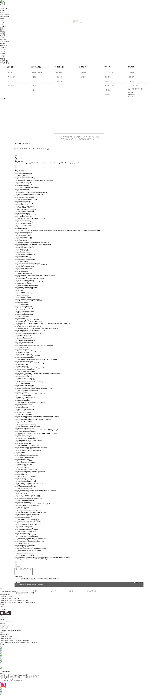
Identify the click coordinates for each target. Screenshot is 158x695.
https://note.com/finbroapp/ (21, 240)
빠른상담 (130, 92)
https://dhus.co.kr (37, 163)
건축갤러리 (59, 67)
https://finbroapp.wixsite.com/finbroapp (24, 203)
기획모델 (2, 32)
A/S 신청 (2, 59)
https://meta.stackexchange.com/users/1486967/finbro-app (29, 381)
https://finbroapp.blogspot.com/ (22, 201)
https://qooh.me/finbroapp (21, 493)
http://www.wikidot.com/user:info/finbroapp (25, 462)
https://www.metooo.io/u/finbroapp (23, 552)
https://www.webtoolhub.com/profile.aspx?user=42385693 (29, 519)
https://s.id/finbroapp (20, 309)
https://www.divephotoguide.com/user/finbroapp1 (27, 505)
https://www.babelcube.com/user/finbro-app (25, 486)
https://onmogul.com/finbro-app (22, 418)
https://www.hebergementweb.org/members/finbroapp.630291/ (30, 541)
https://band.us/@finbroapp (21, 271)
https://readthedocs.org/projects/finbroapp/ (25, 259)
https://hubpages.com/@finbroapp (23, 223)
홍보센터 (2, 43)
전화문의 (2, 98)
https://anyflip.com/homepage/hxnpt (23, 464)
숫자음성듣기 (25, 578)
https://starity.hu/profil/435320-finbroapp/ (25, 251)
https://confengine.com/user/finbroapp (24, 528)
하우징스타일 (36, 67)
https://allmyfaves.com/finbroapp (23, 423)
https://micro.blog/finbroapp (21, 392)
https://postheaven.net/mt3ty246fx (23, 443)
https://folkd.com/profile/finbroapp (23, 225)
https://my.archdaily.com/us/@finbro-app (24, 457)
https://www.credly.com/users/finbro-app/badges (26, 455)
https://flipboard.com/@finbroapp (23, 234)
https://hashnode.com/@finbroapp (23, 297)
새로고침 (32, 578)
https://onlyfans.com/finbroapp (22, 261)
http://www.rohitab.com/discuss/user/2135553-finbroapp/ (28, 550)
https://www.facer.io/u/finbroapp (22, 533)
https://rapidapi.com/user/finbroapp (23, 338)
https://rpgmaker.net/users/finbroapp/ (23, 395)
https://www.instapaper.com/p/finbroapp (24, 222)
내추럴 (34, 77)
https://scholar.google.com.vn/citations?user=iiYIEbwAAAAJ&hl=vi (31, 265)
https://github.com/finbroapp (21, 325)
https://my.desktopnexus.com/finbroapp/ (24, 369)
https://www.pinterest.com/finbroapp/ (23, 173)
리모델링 (2, 34)
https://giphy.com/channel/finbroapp (23, 404)
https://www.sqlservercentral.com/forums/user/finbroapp (28, 510)
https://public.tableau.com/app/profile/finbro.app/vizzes (28, 450)
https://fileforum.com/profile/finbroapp (24, 492)
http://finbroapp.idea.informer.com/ (23, 283)
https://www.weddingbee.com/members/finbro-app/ (27, 514)
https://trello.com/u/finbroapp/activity (24, 375)
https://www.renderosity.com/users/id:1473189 (26, 469)
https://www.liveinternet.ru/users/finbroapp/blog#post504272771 (30, 402)
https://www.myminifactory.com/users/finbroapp (26, 438)
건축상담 (2, 55)
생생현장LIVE (4, 47)
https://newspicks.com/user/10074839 (24, 335)
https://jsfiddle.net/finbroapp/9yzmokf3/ (24, 280)
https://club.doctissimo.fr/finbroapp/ (23, 435)
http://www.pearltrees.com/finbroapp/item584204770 (27, 356)
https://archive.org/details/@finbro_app (24, 428)
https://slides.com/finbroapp (21, 407)
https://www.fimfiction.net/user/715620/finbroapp (26, 529)
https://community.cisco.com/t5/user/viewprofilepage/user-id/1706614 (32, 242)
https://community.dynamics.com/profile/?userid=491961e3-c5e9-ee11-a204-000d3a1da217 (37, 328)
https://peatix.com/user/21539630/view (24, 378)
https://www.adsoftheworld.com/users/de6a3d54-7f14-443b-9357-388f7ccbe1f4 (34, 345)
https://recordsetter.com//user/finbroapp (24, 523)
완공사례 (59, 77)
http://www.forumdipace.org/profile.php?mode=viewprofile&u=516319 (32, 538)
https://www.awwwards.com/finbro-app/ (24, 266)
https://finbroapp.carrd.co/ (21, 454)
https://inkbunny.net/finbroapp (22, 304)
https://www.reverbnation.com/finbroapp (24, 196)
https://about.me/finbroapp (21, 228)
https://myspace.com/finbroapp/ (22, 517)
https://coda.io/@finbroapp (21, 364)
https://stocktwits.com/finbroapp (22, 400)
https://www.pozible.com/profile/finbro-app (25, 500)
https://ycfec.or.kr (54, 163)
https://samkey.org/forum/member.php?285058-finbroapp (28, 535)
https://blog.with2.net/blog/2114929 (23, 239)
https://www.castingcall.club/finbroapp (24, 547)
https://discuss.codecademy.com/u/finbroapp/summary (28, 351)
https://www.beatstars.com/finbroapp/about (25, 311)
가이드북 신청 (4, 61)
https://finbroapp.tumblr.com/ (22, 185)
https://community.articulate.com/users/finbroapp (26, 287)
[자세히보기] (30, 593)
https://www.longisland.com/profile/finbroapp (26, 199)
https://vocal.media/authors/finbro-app (24, 342)
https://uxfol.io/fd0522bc (21, 474)
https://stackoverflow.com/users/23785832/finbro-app (27, 380)
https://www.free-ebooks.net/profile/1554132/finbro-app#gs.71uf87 (31, 512)
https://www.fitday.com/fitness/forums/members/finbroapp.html (30, 471)
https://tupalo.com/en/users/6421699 (23, 216)
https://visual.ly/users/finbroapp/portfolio (24, 357)
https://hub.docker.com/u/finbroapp (23, 237)
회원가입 (6, 63)
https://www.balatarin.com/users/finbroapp (25, 545)
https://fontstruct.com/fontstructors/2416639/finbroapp (28, 495)
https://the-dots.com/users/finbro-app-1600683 (26, 340)
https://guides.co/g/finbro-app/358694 (24, 232)
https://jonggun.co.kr (74, 163)
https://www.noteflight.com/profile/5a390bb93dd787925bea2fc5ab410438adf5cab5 (35, 490)
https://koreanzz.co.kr (20, 163)
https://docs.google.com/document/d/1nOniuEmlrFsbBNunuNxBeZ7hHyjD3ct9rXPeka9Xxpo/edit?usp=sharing (42, 557)
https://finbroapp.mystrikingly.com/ (23, 182)
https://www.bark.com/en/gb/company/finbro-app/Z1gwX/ (29, 282)
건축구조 (2, 51)
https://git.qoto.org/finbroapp (21, 543)
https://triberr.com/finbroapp (21, 399)
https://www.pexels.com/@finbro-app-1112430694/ (27, 426)
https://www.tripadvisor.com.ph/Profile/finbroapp (26, 390)
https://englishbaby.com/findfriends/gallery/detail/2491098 (29, 483)
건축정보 (2, 49)
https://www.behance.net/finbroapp (23, 191)
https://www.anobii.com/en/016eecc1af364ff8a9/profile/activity (30, 394)
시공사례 (2, 36)
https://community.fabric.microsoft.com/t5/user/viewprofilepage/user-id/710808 (34, 180)
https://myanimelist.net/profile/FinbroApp (25, 437)
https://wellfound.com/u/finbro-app (23, 376)
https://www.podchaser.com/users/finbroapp (25, 431)
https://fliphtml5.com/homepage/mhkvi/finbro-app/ (27, 187)
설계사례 (59, 72)
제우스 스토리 (4, 45)
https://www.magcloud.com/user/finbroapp (25, 197)
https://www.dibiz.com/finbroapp (22, 213)
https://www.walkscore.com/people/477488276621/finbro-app (30, 278)
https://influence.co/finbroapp (22, 509)
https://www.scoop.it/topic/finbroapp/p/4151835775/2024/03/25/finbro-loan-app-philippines (37, 373)
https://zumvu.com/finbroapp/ (22, 295)
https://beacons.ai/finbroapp (21, 366)
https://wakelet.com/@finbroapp (22, 459)
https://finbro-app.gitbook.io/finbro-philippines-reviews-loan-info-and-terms (33, 244)
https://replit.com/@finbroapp (22, 316)
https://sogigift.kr (29, 163)
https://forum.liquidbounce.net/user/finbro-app (26, 442)
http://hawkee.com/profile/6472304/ (23, 449)
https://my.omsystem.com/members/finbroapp (26, 524)
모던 (33, 81)
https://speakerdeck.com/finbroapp (23, 478)
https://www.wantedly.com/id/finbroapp (24, 385)
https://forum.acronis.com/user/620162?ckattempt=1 (27, 299)
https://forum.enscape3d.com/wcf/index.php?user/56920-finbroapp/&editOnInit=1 (34, 504)
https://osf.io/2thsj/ (19, 290)
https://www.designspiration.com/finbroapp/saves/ (27, 473)
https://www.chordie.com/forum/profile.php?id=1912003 (28, 445)
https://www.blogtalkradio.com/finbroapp (25, 406)
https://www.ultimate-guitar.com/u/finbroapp (25, 387)
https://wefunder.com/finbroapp (22, 235)
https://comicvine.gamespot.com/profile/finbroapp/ (27, 285)
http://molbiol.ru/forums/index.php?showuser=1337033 (28, 301)
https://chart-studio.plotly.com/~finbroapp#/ (25, 209)
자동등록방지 (18, 576)
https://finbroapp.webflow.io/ (21, 204)
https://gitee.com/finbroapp (21, 256)
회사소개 (10, 67)
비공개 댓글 (140, 582)
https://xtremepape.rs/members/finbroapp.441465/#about (28, 215)
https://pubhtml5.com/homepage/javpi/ (24, 308)
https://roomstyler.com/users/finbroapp (24, 314)
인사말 (10, 72)
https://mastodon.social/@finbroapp (23, 268)
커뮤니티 (2, 39)
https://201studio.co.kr (63, 163)
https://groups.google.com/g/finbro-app (24, 555)
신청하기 (2, 606)
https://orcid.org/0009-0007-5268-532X (24, 247)
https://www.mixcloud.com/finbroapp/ (24, 184)
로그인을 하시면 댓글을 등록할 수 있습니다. (30, 584)
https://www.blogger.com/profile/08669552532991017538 (29, 194)
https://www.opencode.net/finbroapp (23, 414)
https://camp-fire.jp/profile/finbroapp (23, 273)
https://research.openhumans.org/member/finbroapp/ (27, 536)
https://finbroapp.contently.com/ (22, 292)
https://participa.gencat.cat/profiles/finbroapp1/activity (28, 263)
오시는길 (11, 86)
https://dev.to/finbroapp (20, 452)
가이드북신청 (131, 94)
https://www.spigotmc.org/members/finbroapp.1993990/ (28, 321)
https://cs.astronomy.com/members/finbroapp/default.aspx (28, 440)
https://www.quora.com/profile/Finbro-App (25, 361)
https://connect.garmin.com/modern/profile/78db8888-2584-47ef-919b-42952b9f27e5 (36, 433)
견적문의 (2, 37)
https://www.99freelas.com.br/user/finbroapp (25, 254)
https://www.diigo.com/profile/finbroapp (24, 211)
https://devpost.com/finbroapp (22, 411)
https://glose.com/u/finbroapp (22, 467)
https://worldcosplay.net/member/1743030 (25, 397)
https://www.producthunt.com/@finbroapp (25, 371)
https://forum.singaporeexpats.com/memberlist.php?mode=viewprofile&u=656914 (35, 275)
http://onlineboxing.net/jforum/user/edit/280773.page (28, 521)
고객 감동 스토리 (4, 41)
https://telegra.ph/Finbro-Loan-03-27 (23, 461)
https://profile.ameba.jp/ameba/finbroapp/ (25, 179)
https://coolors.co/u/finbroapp (22, 466)
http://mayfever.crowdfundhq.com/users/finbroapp (27, 540)
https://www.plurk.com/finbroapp (23, 220)
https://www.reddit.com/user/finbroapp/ (24, 177)
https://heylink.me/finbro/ (21, 270)
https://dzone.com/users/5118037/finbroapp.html (26, 289)
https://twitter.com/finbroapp (21, 172)
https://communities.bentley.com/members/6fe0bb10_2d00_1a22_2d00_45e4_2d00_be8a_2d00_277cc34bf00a (42, 323)
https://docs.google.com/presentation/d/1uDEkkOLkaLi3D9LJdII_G (31, 559)
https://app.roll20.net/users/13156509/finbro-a (26, 476)
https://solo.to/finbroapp (20, 318)
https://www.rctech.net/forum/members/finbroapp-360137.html (30, 218)
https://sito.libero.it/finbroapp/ (22, 302)
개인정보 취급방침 (5, 671)
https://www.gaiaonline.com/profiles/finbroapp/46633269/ (29, 498)
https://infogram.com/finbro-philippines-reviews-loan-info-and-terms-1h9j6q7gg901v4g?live (37, 430)
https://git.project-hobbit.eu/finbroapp (24, 485)
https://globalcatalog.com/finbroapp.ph (24, 526)
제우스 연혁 (11, 77)
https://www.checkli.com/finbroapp (23, 488)
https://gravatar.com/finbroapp (22, 189)
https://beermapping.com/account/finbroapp (25, 424)
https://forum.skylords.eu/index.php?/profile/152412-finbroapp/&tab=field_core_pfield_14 (37, 416)
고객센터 (2, 53)
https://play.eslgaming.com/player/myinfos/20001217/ (28, 326)
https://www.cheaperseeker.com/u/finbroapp (25, 481)
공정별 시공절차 (37, 72)
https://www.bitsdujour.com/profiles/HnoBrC (25, 531)
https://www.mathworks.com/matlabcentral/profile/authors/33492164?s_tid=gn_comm (36, 359)
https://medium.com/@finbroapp (23, 252)
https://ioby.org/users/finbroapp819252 (24, 421)
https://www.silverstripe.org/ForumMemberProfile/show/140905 (30, 330)
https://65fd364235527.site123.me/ (23, 208)
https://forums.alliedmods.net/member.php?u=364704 (28, 497)
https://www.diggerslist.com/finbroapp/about (25, 246)
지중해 (34, 86)
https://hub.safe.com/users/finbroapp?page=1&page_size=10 (29, 368)
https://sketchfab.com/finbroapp (22, 352)
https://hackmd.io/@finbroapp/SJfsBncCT (25, 206)
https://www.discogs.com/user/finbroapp (24, 258)
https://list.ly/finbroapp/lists (21, 347)
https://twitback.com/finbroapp (22, 344)
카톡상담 (130, 96)
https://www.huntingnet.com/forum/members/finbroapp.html (29, 333)
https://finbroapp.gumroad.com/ (22, 383)
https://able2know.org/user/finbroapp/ (24, 313)
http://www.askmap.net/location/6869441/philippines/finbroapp (30, 548)
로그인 (2, 63)
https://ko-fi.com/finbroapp (21, 249)
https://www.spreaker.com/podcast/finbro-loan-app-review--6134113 (31, 192)
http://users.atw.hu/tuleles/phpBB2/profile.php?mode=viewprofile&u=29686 (33, 388)
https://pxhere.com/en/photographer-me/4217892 (27, 320)
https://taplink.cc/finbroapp (21, 277)
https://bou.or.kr (45, 163)
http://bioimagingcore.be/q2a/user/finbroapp (25, 480)
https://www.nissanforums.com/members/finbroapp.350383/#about (31, 447)
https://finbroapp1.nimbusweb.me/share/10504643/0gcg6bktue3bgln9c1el (33, 419)
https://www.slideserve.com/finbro (23, 507)
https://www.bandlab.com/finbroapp (23, 516)
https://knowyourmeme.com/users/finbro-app (25, 294)
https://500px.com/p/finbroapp (22, 349)
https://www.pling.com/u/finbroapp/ (23, 412)
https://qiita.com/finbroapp (21, 227)
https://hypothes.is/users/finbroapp (23, 502)
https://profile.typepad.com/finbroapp (24, 337)
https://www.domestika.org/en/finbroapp (24, 409)
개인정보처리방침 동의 (22, 593)
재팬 (33, 90)
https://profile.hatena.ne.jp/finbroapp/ (23, 306)
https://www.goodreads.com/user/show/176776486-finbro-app (30, 363)
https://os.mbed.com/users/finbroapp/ (23, 354)
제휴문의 (2, 57)
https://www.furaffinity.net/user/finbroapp (24, 332)
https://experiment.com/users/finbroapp (24, 553)
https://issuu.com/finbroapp (21, 175)
